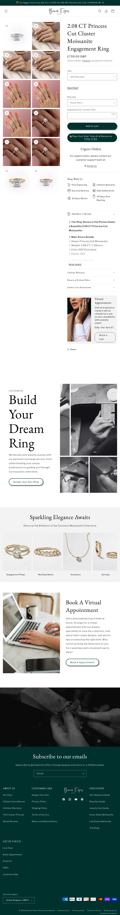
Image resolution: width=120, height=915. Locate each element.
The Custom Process (13, 814)
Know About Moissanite (101, 814)
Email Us (7, 861)
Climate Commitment (14, 801)
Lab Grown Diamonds (100, 821)
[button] (6, 11)
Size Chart (72, 88)
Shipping (86, 61)
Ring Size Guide (97, 801)
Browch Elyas (32, 910)
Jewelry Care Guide (99, 808)
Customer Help (10, 874)
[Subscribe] (83, 773)
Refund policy (64, 910)
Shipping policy (110, 910)
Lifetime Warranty (12, 808)
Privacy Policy (39, 801)
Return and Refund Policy (44, 821)
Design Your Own (40, 795)
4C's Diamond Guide (99, 795)
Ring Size (71, 97)
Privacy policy (78, 910)
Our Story (8, 795)
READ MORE (75, 265)
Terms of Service (40, 814)
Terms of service (94, 910)
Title (69, 71)
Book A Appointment (82, 662)
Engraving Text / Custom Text (81, 109)
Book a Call (103, 337)
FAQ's (6, 867)
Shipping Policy (39, 808)
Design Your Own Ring (26, 482)
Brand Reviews (10, 821)
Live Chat (8, 848)
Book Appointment (12, 854)
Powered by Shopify (46, 910)
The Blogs (94, 828)
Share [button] (73, 349)
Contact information (108, 913)
